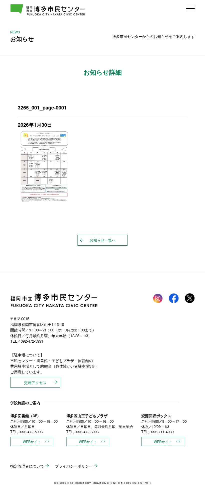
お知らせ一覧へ (103, 240)
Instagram (158, 298)
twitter (190, 298)
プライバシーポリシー (73, 466)
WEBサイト (32, 441)
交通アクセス (35, 382)
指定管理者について (27, 466)
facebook (174, 298)
